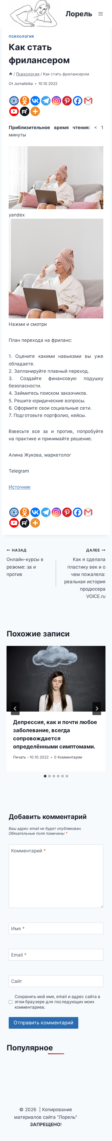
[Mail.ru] (14, 101)
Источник (19, 487)
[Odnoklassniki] (24, 101)
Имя (18, 928)
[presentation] (56, 679)
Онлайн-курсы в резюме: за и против (25, 562)
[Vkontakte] (35, 101)
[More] (35, 111)
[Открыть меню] (100, 13)
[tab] (45, 776)
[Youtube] (14, 111)
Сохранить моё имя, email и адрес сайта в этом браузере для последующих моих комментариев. (57, 1002)
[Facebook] (77, 101)
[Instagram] (56, 101)
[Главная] (11, 74)
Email (19, 955)
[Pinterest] (67, 101)
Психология (21, 36)
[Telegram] (46, 101)
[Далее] (96, 708)
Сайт (16, 981)
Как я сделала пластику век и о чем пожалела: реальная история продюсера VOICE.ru (84, 573)
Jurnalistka (23, 83)
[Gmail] (88, 101)
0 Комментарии (68, 757)
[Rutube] (24, 111)
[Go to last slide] (15, 708)
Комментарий (28, 850)
